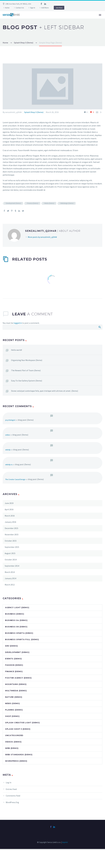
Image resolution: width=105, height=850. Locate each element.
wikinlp (7, 450)
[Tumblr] (15, 211)
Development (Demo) (13, 203)
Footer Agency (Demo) (18, 678)
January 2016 (10, 522)
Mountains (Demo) (16, 684)
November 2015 (11, 534)
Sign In (32, 8)
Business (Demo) (14, 614)
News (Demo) (12, 703)
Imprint (65, 842)
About (27, 18)
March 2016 (10, 515)
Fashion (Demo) (14, 665)
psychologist (10, 420)
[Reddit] (23, 211)
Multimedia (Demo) (16, 690)
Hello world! (16, 350)
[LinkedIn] (45, 4)
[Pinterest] (12, 211)
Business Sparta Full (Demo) (22, 639)
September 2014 (12, 566)
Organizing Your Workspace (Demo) (26, 360)
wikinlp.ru (8, 464)
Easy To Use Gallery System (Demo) (26, 380)
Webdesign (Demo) (67, 203)
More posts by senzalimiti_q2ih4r (42, 237)
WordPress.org (12, 802)
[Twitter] (8, 211)
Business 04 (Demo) (16, 620)
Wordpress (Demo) (16, 761)
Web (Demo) (11, 748)
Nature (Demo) (13, 697)
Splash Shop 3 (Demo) (33, 112)
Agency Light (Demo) (17, 607)
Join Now (59, 8)
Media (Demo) (49, 203)
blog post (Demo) (26, 420)
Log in (8, 782)
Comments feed (13, 795)
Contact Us (20, 8)
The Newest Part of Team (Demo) (26, 370)
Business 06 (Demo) (16, 627)
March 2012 (10, 584)
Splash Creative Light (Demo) (22, 722)
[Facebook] (41, 4)
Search (99, 327)
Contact (62, 18)
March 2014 (10, 572)
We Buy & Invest (44, 18)
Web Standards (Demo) (18, 754)
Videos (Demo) (13, 742)
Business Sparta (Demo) (19, 633)
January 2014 (10, 578)
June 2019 (9, 503)
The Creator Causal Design (15, 479)
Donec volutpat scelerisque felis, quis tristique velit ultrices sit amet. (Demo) (44, 391)
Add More (45, 8)
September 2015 (12, 547)
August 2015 (10, 553)
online (7, 435)
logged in (18, 323)
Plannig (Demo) (14, 710)
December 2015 (11, 528)
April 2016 (9, 509)
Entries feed (11, 789)
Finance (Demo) (32, 203)
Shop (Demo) (12, 716)
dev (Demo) (11, 646)
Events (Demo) (13, 659)
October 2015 (11, 540)
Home (7, 8)
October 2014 (11, 559)
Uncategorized (14, 735)
